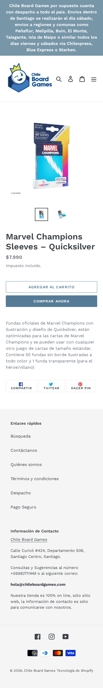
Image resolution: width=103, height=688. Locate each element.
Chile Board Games (29, 539)
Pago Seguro (23, 507)
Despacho (21, 492)
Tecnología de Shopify (75, 670)
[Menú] (94, 79)
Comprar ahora (52, 301)
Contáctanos (24, 450)
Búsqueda (21, 436)
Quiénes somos (26, 464)
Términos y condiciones (35, 478)
